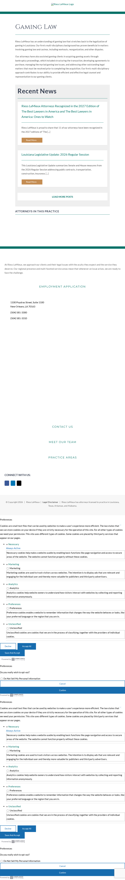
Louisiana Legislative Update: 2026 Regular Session (55, 154)
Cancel (62, 684)
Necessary (13, 544)
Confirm (62, 690)
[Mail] (19, 483)
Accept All (26, 646)
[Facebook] (7, 483)
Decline (8, 646)
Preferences (14, 604)
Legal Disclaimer (50, 502)
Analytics (13, 584)
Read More (31, 140)
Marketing (13, 564)
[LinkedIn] (13, 483)
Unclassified (14, 624)
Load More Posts (62, 196)
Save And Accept (12, 653)
